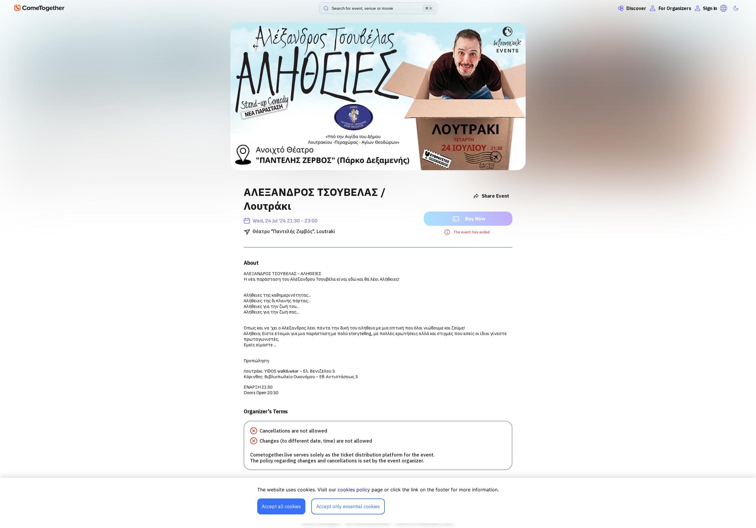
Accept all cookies (281, 506)
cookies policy (354, 490)
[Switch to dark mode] (736, 8)
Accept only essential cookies (348, 506)
